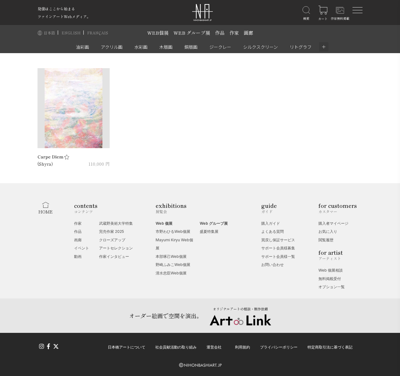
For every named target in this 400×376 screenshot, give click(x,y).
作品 (219, 32)
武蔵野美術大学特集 (116, 223)
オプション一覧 (331, 286)
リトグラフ (301, 47)
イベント (81, 248)
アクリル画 (111, 47)
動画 (78, 256)
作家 (234, 32)
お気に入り (327, 231)
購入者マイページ (333, 223)
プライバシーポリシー (279, 347)
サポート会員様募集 (278, 248)
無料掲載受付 (329, 278)
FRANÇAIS (97, 32)
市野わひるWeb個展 (173, 231)
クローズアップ (112, 240)
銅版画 (191, 47)
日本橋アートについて (126, 347)
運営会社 (214, 347)
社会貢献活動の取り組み (176, 347)
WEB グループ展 (191, 32)
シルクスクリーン (260, 47)
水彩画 (141, 47)
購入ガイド (270, 223)
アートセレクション (116, 248)
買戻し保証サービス (278, 240)
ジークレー (220, 47)
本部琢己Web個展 (171, 256)
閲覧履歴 (325, 240)
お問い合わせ (272, 264)
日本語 (50, 32)
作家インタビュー (114, 256)
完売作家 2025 (111, 231)
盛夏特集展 (209, 231)
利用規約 (242, 347)
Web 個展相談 (330, 270)
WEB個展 (157, 32)
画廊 (248, 32)
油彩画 (82, 47)
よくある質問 (272, 231)
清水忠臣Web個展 (171, 273)
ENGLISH (72, 32)
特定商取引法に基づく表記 (330, 347)
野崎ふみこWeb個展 (173, 264)
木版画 (165, 47)
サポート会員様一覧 (278, 256)
